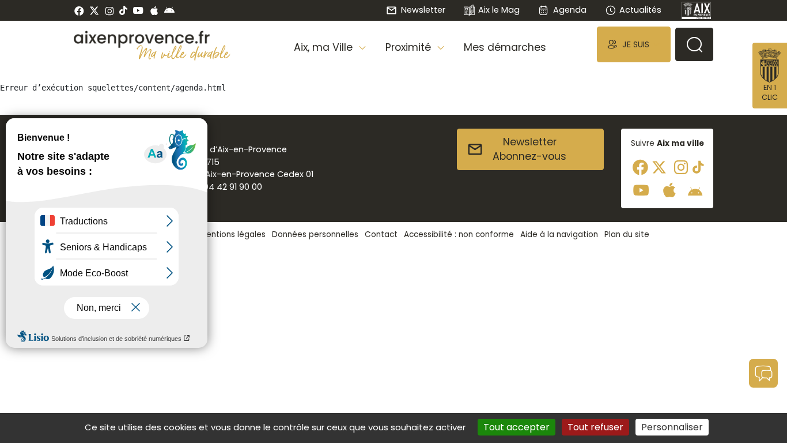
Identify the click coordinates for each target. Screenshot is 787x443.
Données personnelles (315, 234)
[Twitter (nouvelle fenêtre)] (94, 10)
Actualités (640, 10)
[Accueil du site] (152, 39)
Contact (381, 234)
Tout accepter (516, 427)
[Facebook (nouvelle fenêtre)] (79, 10)
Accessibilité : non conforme (459, 234)
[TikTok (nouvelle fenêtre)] (123, 10)
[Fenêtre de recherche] (694, 44)
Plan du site (626, 234)
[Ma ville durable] (183, 52)
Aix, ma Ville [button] (324, 47)
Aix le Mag (499, 10)
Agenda (569, 10)
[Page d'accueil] (696, 10)
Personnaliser (672, 427)
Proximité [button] (409, 47)
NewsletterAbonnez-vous (529, 149)
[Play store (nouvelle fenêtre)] (169, 10)
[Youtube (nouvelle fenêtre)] (138, 10)
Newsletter (423, 10)
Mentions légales (233, 234)
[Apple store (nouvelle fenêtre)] (154, 10)
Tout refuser (595, 427)
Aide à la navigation (559, 234)
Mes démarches (505, 47)
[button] (634, 44)
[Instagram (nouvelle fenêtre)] (109, 10)
